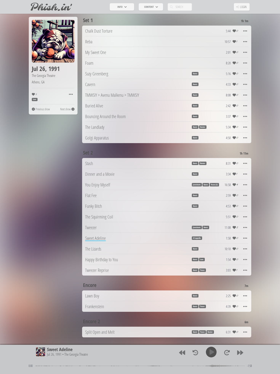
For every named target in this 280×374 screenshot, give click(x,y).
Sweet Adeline (60, 349)
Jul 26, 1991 (54, 354)
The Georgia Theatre (43, 75)
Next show (65, 109)
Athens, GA (38, 82)
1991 (54, 68)
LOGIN (243, 7)
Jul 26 (38, 68)
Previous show (43, 109)
